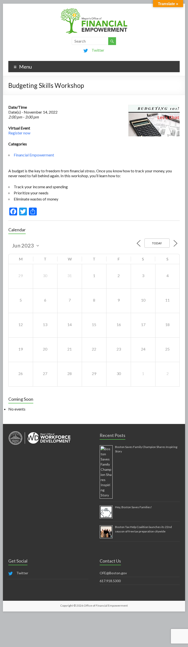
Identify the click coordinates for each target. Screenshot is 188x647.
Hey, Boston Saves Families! (133, 507)
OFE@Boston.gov (113, 573)
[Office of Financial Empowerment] (94, 9)
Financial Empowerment (34, 155)
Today (157, 243)
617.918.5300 (110, 581)
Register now (19, 132)
